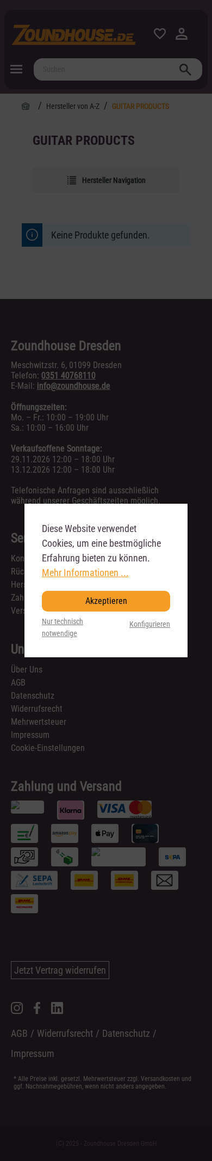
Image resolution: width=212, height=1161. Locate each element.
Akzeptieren (106, 601)
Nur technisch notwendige (62, 627)
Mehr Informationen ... (85, 572)
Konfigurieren (149, 624)
